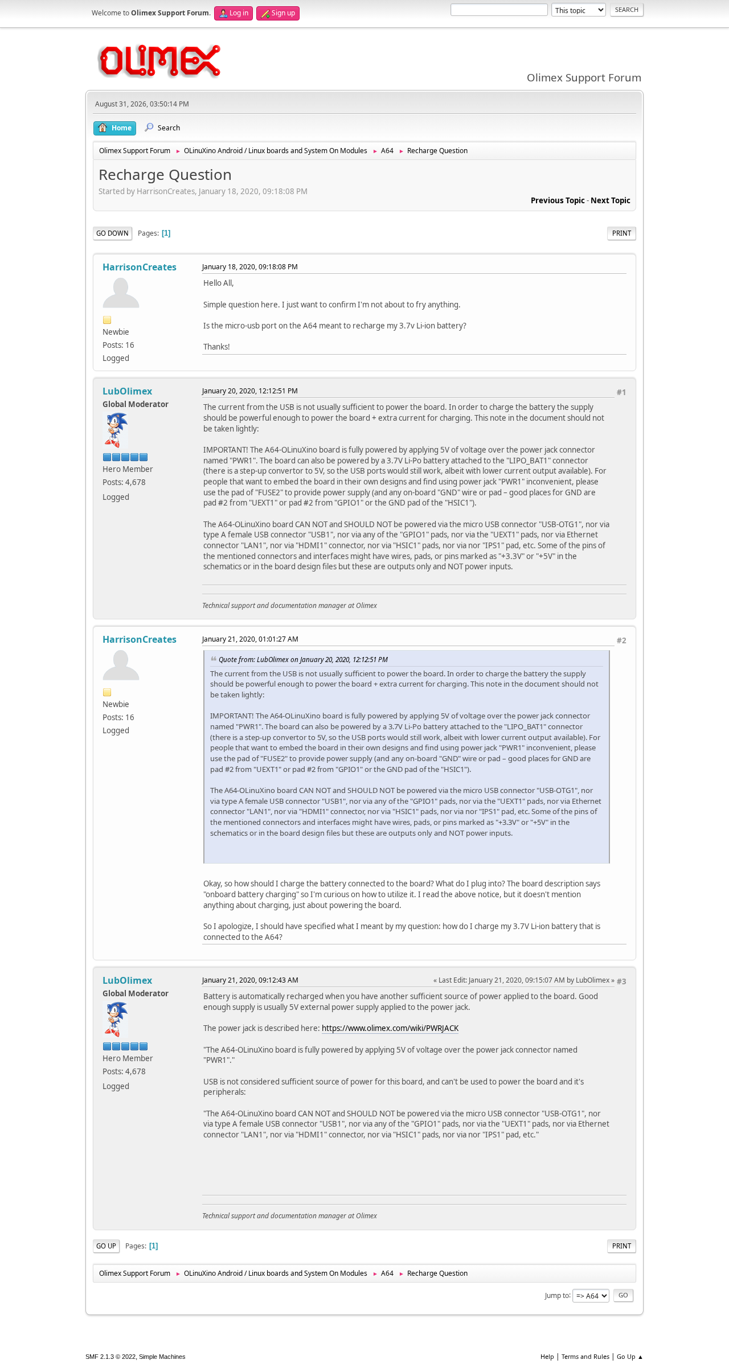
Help (547, 1356)
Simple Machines (162, 1356)
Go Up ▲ (630, 1356)
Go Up (106, 1246)
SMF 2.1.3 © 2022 (110, 1356)
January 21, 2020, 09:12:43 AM (250, 980)
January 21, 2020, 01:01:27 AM (250, 639)
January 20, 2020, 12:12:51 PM (250, 391)
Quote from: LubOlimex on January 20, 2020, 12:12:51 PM (303, 659)
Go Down (112, 233)
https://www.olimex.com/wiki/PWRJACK (390, 1028)
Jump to (557, 1295)
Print (621, 233)
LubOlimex (127, 391)
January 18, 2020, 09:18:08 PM (250, 267)
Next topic (610, 200)
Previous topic (558, 200)
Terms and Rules (585, 1356)
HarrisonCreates (140, 267)
